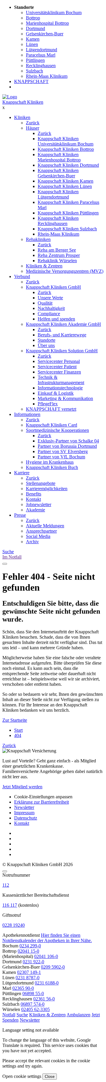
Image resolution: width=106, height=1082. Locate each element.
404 (17, 735)
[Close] (4, 871)
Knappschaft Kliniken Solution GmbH (62, 350)
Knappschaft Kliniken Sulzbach (67, 228)
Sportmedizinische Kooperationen (57, 430)
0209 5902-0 (53, 966)
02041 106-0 (46, 956)
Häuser (32, 127)
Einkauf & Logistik (56, 393)
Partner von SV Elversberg (63, 451)
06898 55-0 (33, 993)
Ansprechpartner (41, 530)
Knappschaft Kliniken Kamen (65, 181)
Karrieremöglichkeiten (46, 488)
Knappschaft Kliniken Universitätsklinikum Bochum (65, 141)
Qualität (45, 302)
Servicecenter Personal (59, 361)
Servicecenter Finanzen (59, 371)
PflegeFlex (48, 403)
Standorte (46, 340)
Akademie (35, 509)
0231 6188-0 (47, 982)
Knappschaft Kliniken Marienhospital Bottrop (59, 157)
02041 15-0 (28, 951)
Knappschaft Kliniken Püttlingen (68, 212)
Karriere (21, 472)
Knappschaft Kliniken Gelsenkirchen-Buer (58, 173)
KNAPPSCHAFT (31, 81)
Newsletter (24, 807)
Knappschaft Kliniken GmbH (53, 287)
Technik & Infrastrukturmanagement (61, 380)
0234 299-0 (30, 945)
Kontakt (33, 499)
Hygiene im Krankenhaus (50, 462)
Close (49, 1076)
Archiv (32, 541)
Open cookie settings (21, 1076)
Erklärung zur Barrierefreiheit (41, 802)
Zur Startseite (14, 720)
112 (5, 885)
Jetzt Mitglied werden (22, 786)
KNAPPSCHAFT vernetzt (51, 409)
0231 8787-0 (27, 977)
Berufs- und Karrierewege (62, 334)
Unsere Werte (50, 297)
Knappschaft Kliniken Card (51, 424)
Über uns (46, 345)
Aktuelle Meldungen (45, 525)
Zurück (32, 122)
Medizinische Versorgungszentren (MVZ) (64, 271)
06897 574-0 (32, 1004)
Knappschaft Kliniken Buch (52, 467)
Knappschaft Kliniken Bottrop (66, 149)
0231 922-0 (33, 961)
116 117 (9, 905)
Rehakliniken (38, 239)
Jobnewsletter (38, 504)
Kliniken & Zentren (44, 265)
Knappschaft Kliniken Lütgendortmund (58, 194)
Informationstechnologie (60, 387)
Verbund (22, 276)
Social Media (38, 536)
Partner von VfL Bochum (61, 456)
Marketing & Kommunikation (65, 398)
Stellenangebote (40, 483)
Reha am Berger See (57, 249)
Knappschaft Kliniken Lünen (65, 186)
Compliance (49, 313)
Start (18, 730)
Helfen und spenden (56, 318)
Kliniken (22, 117)
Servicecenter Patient (57, 366)
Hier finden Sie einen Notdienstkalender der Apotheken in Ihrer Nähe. (47, 938)
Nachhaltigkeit (51, 308)
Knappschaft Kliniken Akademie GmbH (63, 324)
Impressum (24, 812)
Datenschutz (25, 817)
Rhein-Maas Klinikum (58, 234)
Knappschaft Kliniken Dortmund (68, 165)
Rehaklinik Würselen (57, 260)
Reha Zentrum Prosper (59, 255)
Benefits (33, 493)
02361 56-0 (44, 998)
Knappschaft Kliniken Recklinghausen (58, 221)
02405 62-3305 (35, 1009)
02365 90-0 (23, 988)
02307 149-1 (29, 972)
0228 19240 (13, 925)
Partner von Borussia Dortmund (67, 446)
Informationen (27, 414)
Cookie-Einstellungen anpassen (43, 796)
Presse (20, 515)
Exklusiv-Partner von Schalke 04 (68, 440)
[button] (8, 1014)
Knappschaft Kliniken (22, 102)
